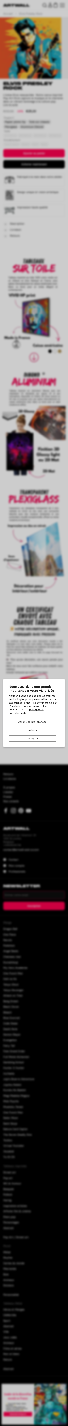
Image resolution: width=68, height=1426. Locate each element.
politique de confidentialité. (26, 711)
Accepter (32, 738)
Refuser (32, 730)
